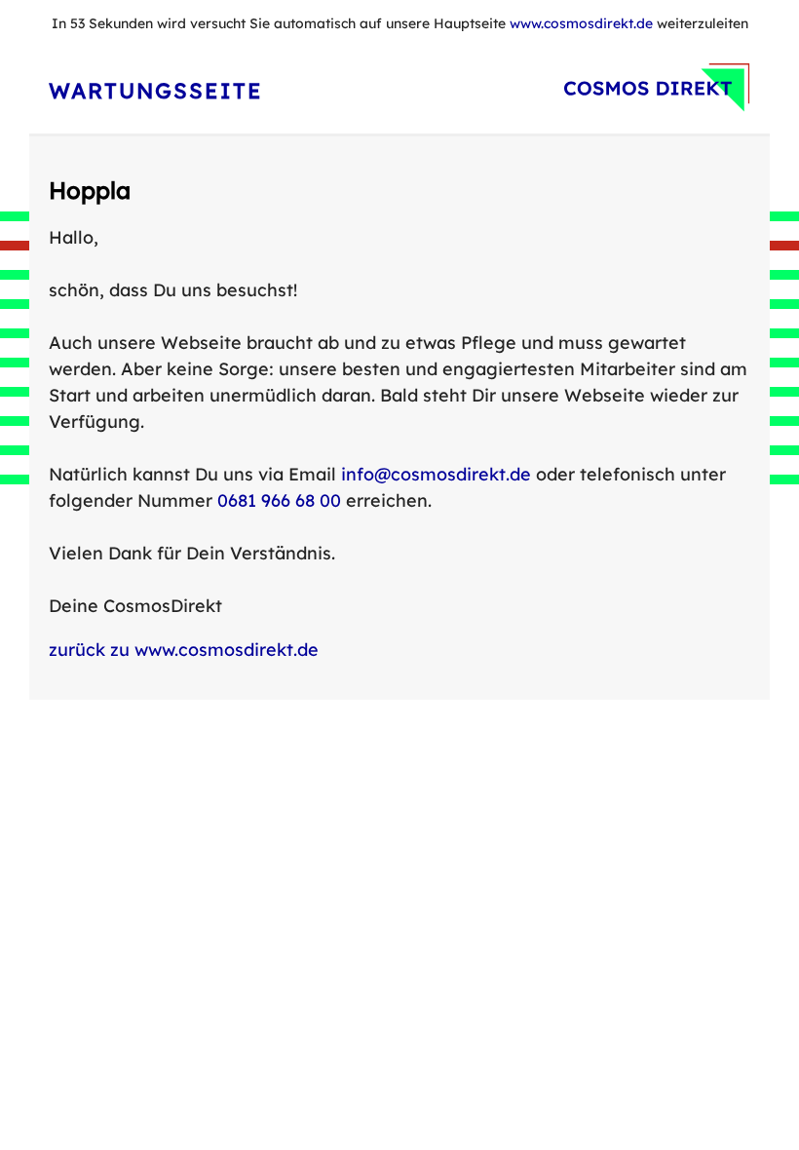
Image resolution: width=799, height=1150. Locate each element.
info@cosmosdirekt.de (436, 474)
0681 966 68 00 (279, 500)
